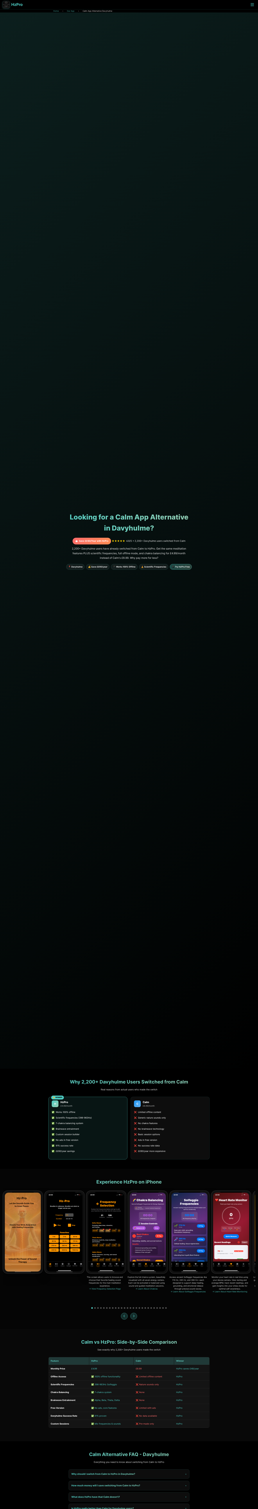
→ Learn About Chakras (146, 1289)
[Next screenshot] (133, 1316)
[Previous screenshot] (124, 1316)
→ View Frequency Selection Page (105, 1289)
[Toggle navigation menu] (252, 4)
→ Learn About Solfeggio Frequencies (188, 1291)
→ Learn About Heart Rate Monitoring (229, 1291)
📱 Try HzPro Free (181, 566)
